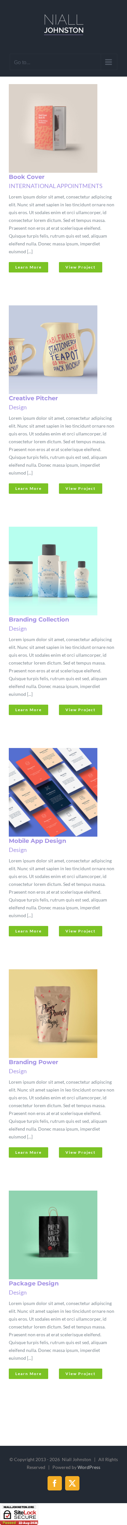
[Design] (61, 128)
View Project (80, 267)
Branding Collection (54, 571)
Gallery (69, 129)
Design (18, 407)
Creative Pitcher (54, 350)
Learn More (28, 267)
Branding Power (54, 1014)
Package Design (54, 1235)
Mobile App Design (54, 792)
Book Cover (54, 129)
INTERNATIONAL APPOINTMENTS (56, 185)
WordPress (89, 1467)
